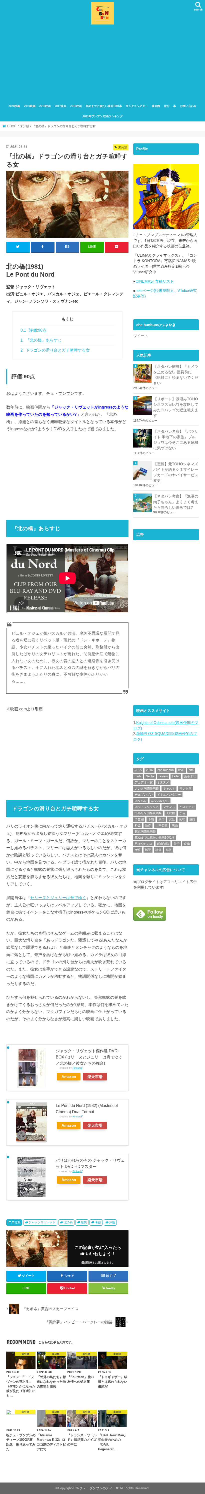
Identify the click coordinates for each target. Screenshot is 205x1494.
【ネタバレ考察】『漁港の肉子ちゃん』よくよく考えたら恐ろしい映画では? (175, 501)
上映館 (170, 813)
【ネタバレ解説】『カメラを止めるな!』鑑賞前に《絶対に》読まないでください (175, 375)
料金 (138, 825)
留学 (177, 844)
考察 (98, 1222)
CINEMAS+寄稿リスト (155, 281)
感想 (84, 1222)
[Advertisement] (102, 63)
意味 (182, 819)
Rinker (76, 1067)
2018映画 (45, 105)
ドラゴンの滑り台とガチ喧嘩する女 (55, 350)
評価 (112, 1222)
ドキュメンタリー (169, 794)
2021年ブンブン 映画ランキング (102, 116)
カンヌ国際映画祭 (147, 788)
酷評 (169, 850)
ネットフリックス (147, 807)
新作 (148, 825)
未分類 (16, 1222)
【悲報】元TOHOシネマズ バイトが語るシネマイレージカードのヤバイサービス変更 (176, 472)
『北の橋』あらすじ (41, 340)
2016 (149, 770)
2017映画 (60, 105)
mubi (138, 776)
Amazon (69, 1077)
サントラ (186, 788)
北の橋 (68, 1222)
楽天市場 (95, 1077)
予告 (183, 813)
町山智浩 (163, 844)
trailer (176, 776)
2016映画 (76, 105)
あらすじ (190, 776)
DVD (181, 770)
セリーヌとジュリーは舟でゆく (58, 897)
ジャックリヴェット (42, 1222)
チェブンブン (144, 794)
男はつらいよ (144, 844)
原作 (161, 819)
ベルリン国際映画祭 (148, 813)
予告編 (139, 819)
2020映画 (14, 105)
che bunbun (166, 770)
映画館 (156, 105)
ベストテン (187, 807)
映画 (175, 825)
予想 (151, 819)
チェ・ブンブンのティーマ (99, 1488)
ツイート (140, 336)
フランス (169, 807)
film (191, 770)
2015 (138, 770)
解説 (148, 850)
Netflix (150, 776)
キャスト (169, 788)
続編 (187, 844)
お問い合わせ (188, 105)
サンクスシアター (137, 105)
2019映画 (30, 105)
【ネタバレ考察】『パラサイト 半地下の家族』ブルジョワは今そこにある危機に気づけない (175, 440)
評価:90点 (33, 330)
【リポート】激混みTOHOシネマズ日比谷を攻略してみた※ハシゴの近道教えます (175, 407)
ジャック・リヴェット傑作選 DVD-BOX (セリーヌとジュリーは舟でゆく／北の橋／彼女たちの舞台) (89, 1056)
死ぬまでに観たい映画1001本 (104, 105)
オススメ (163, 782)
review (163, 776)
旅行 (167, 105)
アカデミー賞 (144, 782)
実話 (172, 819)
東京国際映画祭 (145, 831)
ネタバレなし (160, 801)
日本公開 (162, 825)
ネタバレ (141, 801)
